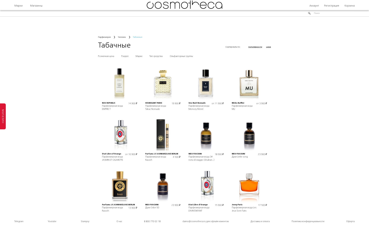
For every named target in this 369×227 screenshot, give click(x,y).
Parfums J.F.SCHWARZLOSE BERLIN (161, 154)
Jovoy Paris (237, 205)
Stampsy (85, 221)
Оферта (350, 221)
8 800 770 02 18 (152, 221)
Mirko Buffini (238, 103)
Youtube (52, 221)
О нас (119, 221)
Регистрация (331, 5)
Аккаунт (314, 5)
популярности (255, 47)
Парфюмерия (104, 37)
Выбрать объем (206, 84)
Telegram (18, 221)
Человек (122, 37)
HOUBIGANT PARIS (153, 103)
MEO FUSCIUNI (195, 154)
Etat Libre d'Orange (111, 154)
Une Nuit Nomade (197, 103)
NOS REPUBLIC (108, 103)
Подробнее (119, 79)
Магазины (36, 5)
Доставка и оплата (260, 221)
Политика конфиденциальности (308, 221)
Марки (18, 5)
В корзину (119, 88)
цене (268, 47)
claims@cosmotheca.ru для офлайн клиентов (205, 221)
